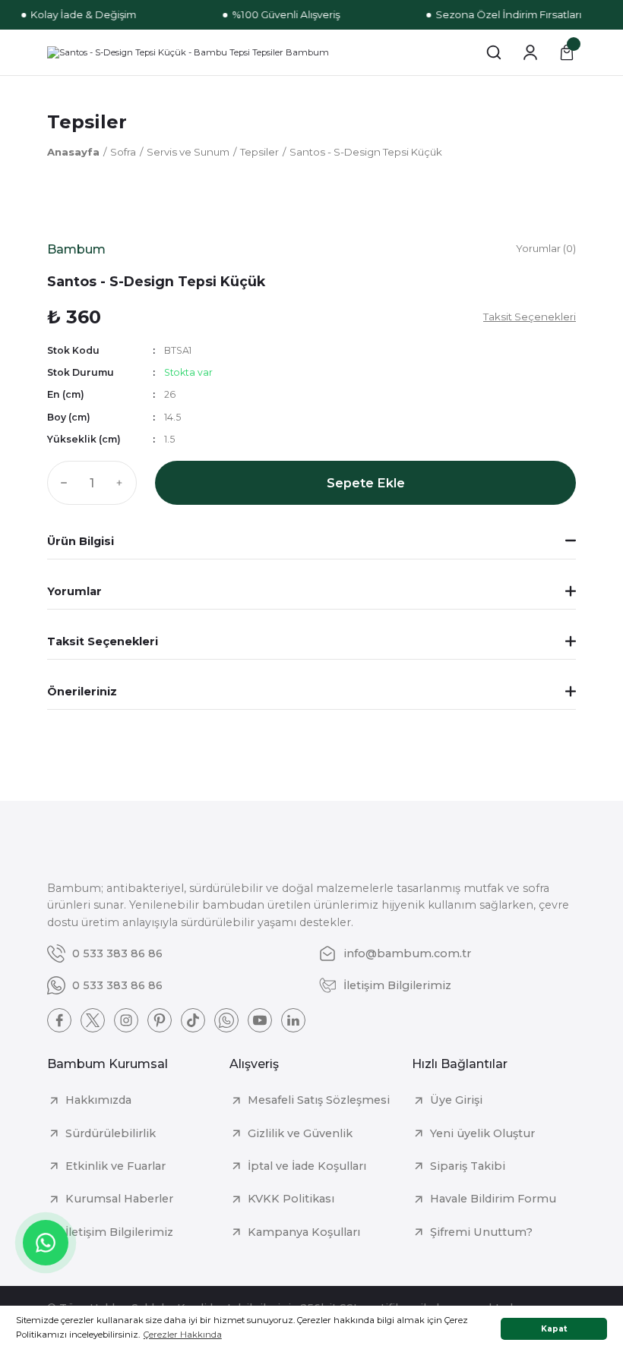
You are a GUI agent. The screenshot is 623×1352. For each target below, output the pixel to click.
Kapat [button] (554, 1329)
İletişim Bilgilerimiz (119, 1232)
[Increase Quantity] (123, 483)
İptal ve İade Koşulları (307, 1166)
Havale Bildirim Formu (493, 1198)
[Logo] (188, 52)
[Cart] (567, 52)
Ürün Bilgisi (80, 541)
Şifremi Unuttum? (481, 1232)
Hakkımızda (98, 1100)
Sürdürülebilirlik (110, 1133)
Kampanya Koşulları (304, 1232)
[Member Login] (530, 52)
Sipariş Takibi (467, 1166)
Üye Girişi (456, 1100)
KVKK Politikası (291, 1198)
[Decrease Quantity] (60, 483)
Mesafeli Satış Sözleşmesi (319, 1100)
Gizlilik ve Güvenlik (300, 1133)
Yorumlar (74, 591)
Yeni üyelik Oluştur (482, 1133)
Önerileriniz (82, 691)
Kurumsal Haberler (119, 1198)
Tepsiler (87, 122)
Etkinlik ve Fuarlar (115, 1166)
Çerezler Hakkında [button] (183, 1334)
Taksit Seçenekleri (102, 641)
